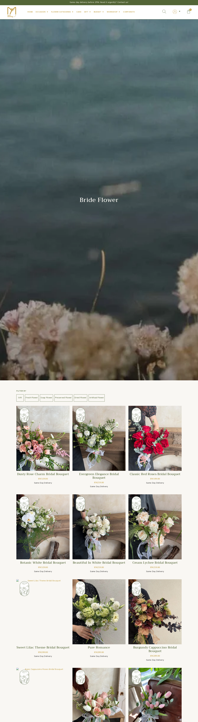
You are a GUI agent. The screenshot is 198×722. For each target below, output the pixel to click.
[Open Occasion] (47, 11)
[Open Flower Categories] (73, 11)
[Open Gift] (90, 11)
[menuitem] (177, 12)
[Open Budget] (103, 11)
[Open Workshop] (119, 11)
